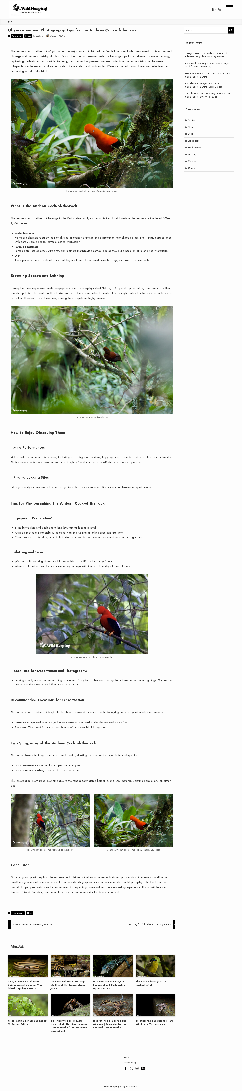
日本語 (216, 9)
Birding (192, 120)
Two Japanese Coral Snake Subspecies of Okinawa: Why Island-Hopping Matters (206, 55)
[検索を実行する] (231, 30)
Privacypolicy (130, 1062)
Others (28, 36)
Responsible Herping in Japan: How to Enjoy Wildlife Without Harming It (207, 65)
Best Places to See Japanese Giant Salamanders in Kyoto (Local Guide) (203, 85)
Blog (190, 127)
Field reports (17, 36)
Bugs (190, 133)
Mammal (192, 161)
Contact (127, 1056)
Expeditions (193, 140)
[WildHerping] (29, 9)
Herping (192, 154)
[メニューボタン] (226, 5)
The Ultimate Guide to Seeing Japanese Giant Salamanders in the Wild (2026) (208, 95)
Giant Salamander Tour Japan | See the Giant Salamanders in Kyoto (208, 75)
